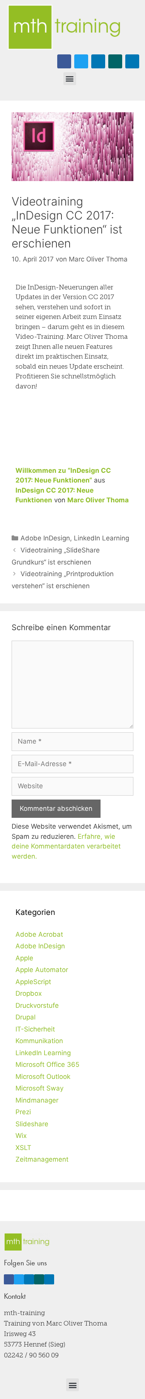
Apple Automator (41, 970)
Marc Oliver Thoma (98, 500)
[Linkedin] (98, 61)
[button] (69, 78)
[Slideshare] (132, 61)
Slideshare (31, 1124)
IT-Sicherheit (35, 1029)
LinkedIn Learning (101, 538)
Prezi (23, 1112)
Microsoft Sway (39, 1088)
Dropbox (28, 993)
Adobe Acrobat (39, 934)
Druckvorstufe (37, 1005)
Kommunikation (39, 1041)
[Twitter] (81, 61)
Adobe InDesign (45, 538)
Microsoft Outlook (42, 1076)
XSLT (23, 1148)
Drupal (25, 1017)
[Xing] (115, 61)
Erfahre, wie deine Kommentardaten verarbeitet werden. (66, 846)
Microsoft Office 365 (47, 1064)
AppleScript (33, 982)
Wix (21, 1135)
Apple (24, 958)
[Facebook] (64, 61)
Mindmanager (36, 1100)
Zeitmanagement (41, 1159)
